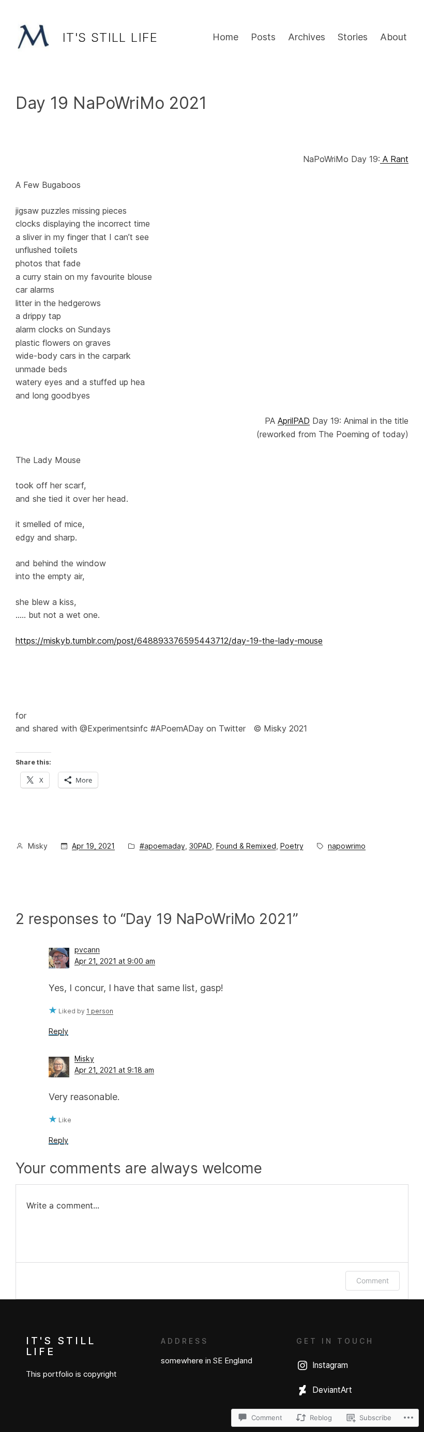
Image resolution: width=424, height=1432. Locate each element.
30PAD (200, 845)
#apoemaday (162, 845)
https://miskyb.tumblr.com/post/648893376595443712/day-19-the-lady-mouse (169, 640)
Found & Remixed (246, 845)
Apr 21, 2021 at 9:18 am (114, 1069)
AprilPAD (294, 421)
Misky (84, 1058)
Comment (372, 1280)
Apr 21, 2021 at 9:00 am (114, 961)
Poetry (292, 845)
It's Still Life (110, 37)
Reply (58, 1031)
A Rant (394, 159)
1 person (99, 1011)
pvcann (87, 949)
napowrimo (347, 845)
